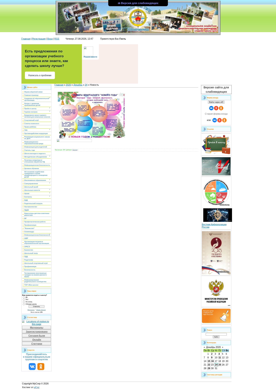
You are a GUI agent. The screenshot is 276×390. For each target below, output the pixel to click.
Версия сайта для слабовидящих (216, 89)
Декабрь (77, 85)
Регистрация (39, 39)
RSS (56, 39)
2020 (68, 85)
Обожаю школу (31, 304)
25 (219, 365)
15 (209, 361)
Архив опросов (41, 310)
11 (219, 357)
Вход (50, 39)
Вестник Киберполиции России (214, 225)
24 (86, 85)
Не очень (29, 302)
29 (209, 368)
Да (26, 297)
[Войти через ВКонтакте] (211, 108)
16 (212, 361)
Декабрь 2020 (213, 347)
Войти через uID (216, 102)
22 (209, 365)
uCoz (36, 387)
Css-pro (74, 150)
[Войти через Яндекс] (216, 108)
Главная (25, 39)
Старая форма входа (216, 114)
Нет (27, 299)
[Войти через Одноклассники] (221, 108)
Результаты (31, 310)
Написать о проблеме (39, 75)
